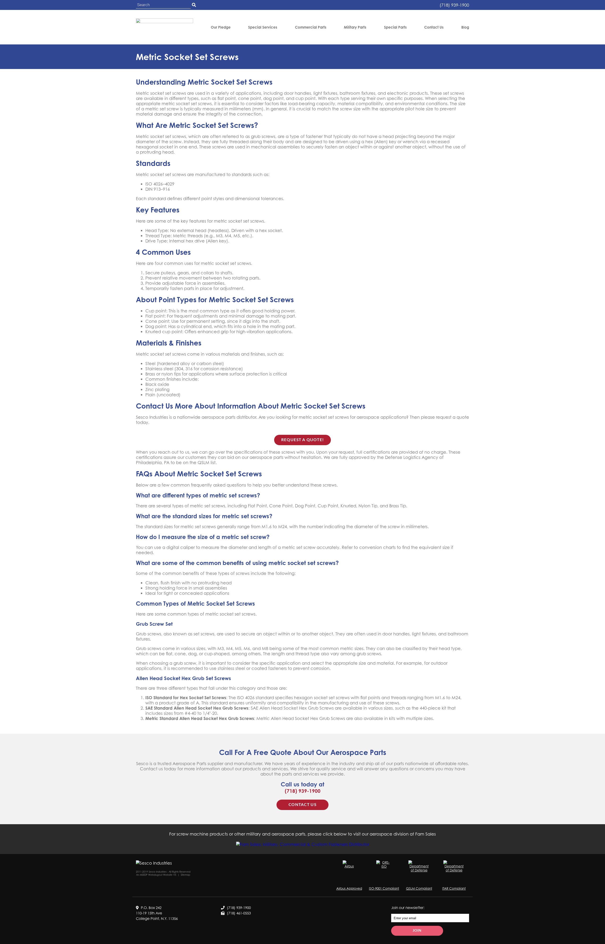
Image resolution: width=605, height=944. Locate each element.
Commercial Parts (310, 27)
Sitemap (185, 874)
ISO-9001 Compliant (384, 888)
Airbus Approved (349, 888)
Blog (465, 27)
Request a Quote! (302, 440)
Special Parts (395, 27)
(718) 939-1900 (454, 5)
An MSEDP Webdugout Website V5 (156, 874)
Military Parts (355, 27)
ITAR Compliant (454, 888)
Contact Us (434, 27)
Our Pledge (221, 27)
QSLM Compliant (419, 888)
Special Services (262, 27)
